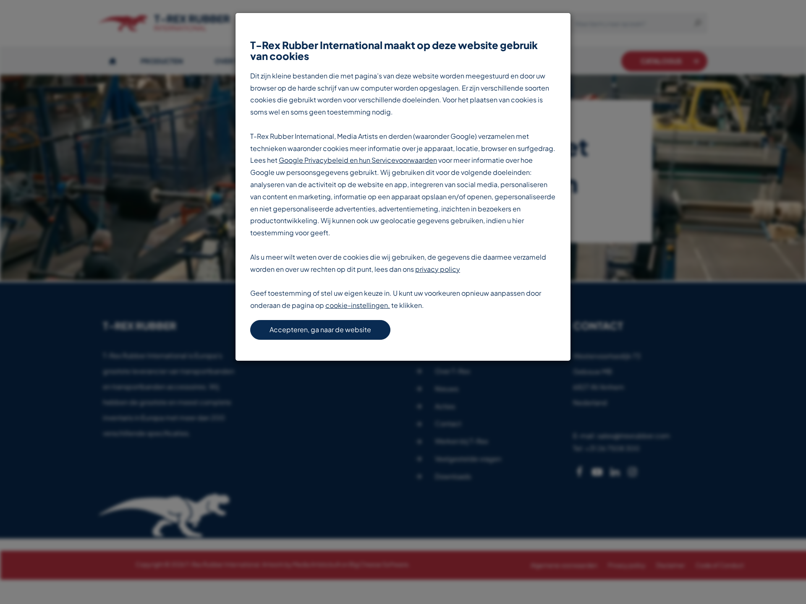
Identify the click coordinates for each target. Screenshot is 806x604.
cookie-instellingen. (357, 305)
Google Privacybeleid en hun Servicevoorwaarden (358, 160)
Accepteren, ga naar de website (320, 329)
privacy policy (437, 269)
